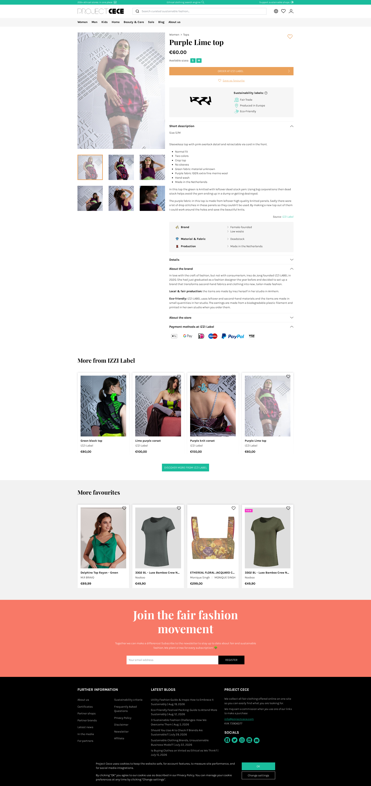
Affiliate (119, 738)
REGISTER (231, 660)
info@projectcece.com (239, 719)
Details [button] (174, 259)
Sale (151, 22)
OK (258, 766)
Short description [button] (181, 126)
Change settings (258, 775)
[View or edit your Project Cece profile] (291, 11)
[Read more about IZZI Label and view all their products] (201, 100)
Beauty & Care (134, 22)
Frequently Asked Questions (125, 709)
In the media (85, 734)
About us (174, 22)
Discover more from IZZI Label (185, 467)
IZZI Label (288, 216)
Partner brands (87, 720)
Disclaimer (121, 724)
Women (82, 22)
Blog (161, 22)
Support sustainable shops (274, 2)
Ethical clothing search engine (184, 2)
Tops (186, 34)
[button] (262, 93)
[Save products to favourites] (290, 37)
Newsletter (121, 731)
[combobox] (199, 11)
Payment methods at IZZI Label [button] (191, 326)
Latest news (85, 727)
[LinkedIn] (249, 740)
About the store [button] (180, 317)
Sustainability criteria (128, 699)
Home (116, 22)
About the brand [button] (181, 269)
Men (94, 22)
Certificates (85, 706)
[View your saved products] (283, 11)
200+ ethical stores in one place (95, 2)
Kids (104, 22)
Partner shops (86, 713)
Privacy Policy (122, 718)
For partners (85, 741)
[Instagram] (242, 740)
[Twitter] (234, 740)
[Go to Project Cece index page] (100, 11)
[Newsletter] (257, 740)
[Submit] (137, 11)
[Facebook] (227, 740)
